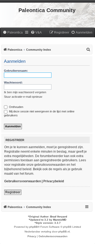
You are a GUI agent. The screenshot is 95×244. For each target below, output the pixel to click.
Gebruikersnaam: (16, 70)
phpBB (33, 226)
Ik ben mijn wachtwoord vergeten (25, 92)
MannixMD (59, 219)
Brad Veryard (58, 216)
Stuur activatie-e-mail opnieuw (23, 96)
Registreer (12, 192)
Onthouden (15, 106)
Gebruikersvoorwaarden (22, 181)
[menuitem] (13, 32)
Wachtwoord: (13, 82)
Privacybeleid (53, 181)
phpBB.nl (64, 231)
